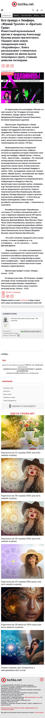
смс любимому (32, 373)
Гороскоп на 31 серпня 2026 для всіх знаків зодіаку (20, 454)
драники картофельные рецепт (13, 365)
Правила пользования (7, 708)
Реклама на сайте (9, 397)
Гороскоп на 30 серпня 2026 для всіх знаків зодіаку (20, 497)
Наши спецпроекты (9, 400)
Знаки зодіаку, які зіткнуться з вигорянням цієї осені (18, 669)
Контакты (6, 391)
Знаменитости (6, 15)
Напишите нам (8, 388)
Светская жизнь (26, 15)
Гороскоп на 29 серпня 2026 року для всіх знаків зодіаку (21, 583)
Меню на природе (34, 365)
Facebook (24, 300)
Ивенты (36, 15)
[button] (37, 10)
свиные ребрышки (15, 373)
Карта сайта (7, 394)
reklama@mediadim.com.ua (32, 697)
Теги (4, 360)
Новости (16, 15)
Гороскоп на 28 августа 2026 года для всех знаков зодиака (21, 626)
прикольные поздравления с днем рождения (22, 370)
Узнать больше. (39, 712)
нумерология (22, 367)
